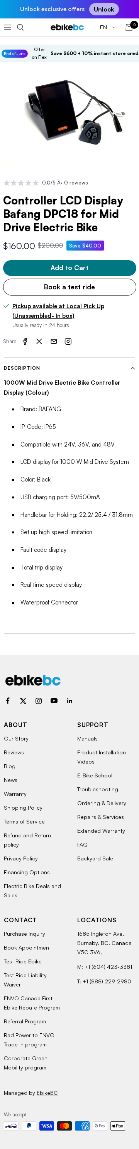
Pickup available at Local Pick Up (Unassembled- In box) (58, 311)
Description (22, 368)
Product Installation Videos (101, 757)
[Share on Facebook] (25, 341)
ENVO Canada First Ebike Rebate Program (32, 1003)
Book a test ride (69, 287)
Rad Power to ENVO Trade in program (29, 1040)
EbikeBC (47, 1092)
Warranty (15, 793)
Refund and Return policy (27, 840)
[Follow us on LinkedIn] (69, 701)
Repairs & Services (100, 817)
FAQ (82, 844)
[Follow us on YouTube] (54, 701)
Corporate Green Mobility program (25, 1063)
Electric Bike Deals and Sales (32, 890)
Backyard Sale (95, 858)
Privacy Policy (21, 858)
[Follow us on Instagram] (38, 701)
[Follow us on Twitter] (23, 701)
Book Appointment (27, 947)
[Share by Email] (53, 341)
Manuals (87, 738)
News (10, 780)
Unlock (104, 9)
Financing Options (27, 872)
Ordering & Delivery (101, 803)
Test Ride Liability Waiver (25, 980)
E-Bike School (94, 775)
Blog (9, 766)
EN (104, 27)
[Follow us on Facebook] (8, 701)
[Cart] (129, 27)
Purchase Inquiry (24, 933)
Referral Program (25, 1021)
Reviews (14, 752)
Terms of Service (24, 821)
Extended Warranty (101, 830)
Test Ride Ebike (23, 961)
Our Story (16, 738)
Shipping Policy (23, 807)
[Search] (20, 27)
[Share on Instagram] (68, 341)
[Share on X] (39, 341)
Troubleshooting (97, 789)
